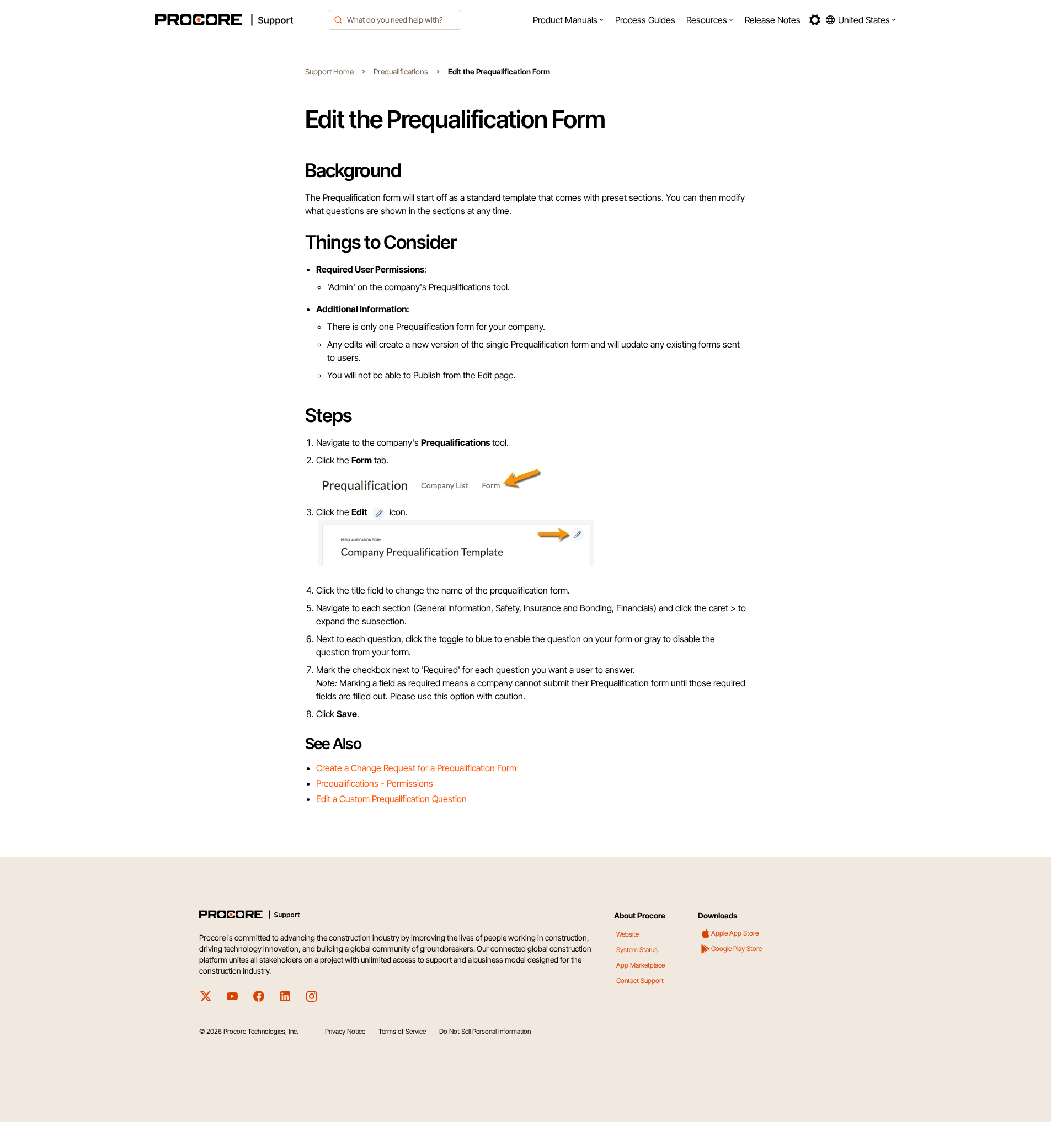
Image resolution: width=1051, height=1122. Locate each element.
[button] (568, 19)
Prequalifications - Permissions (374, 783)
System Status (637, 949)
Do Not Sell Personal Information (485, 1031)
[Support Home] (239, 20)
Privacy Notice (345, 1031)
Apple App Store (735, 933)
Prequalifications (401, 71)
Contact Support (640, 980)
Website (627, 934)
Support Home (329, 71)
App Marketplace (640, 965)
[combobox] (395, 20)
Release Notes (773, 19)
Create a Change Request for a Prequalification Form (416, 767)
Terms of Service (402, 1031)
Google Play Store (736, 948)
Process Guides (645, 19)
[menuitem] (568, 19)
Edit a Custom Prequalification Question (391, 798)
